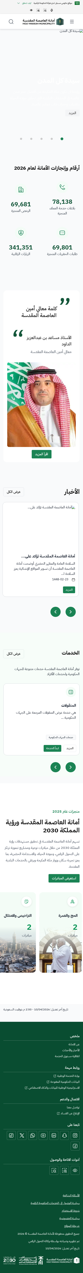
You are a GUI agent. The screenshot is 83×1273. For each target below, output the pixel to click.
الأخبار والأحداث (71, 1050)
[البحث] (11, 21)
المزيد (72, 113)
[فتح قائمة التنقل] (72, 21)
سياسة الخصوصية (69, 1218)
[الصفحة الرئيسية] (63, 1260)
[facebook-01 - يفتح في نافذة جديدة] (75, 1146)
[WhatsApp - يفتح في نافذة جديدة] (32, 1135)
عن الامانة (74, 1044)
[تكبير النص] (64, 1170)
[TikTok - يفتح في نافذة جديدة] (11, 1135)
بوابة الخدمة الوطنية (68, 1076)
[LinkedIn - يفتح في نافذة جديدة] (53, 1135)
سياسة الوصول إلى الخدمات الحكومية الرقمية (55, 1203)
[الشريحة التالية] (71, 767)
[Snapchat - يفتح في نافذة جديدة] (64, 1135)
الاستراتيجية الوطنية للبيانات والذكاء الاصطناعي (54, 1088)
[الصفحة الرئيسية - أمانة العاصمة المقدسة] (43, 21)
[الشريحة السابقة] (55, 767)
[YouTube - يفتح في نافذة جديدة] (43, 1135)
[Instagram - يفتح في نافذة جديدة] (75, 1135)
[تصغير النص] (53, 1170)
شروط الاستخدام (71, 1211)
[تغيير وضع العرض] (75, 1170)
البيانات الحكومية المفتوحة (65, 1082)
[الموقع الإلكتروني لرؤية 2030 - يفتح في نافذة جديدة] (9, 1260)
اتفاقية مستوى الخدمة (67, 1056)
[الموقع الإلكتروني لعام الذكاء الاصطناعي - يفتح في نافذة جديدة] (31, 1260)
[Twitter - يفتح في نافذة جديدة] (21, 1135)
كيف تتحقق (26, 3)
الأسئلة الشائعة (71, 1195)
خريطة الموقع (72, 1226)
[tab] (62, 138)
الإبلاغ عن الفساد (70, 1113)
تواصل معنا (73, 1107)
